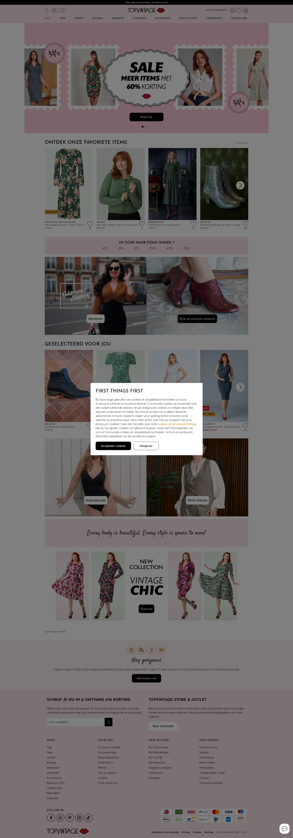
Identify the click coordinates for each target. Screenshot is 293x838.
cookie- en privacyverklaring (177, 424)
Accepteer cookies (113, 446)
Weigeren (146, 446)
